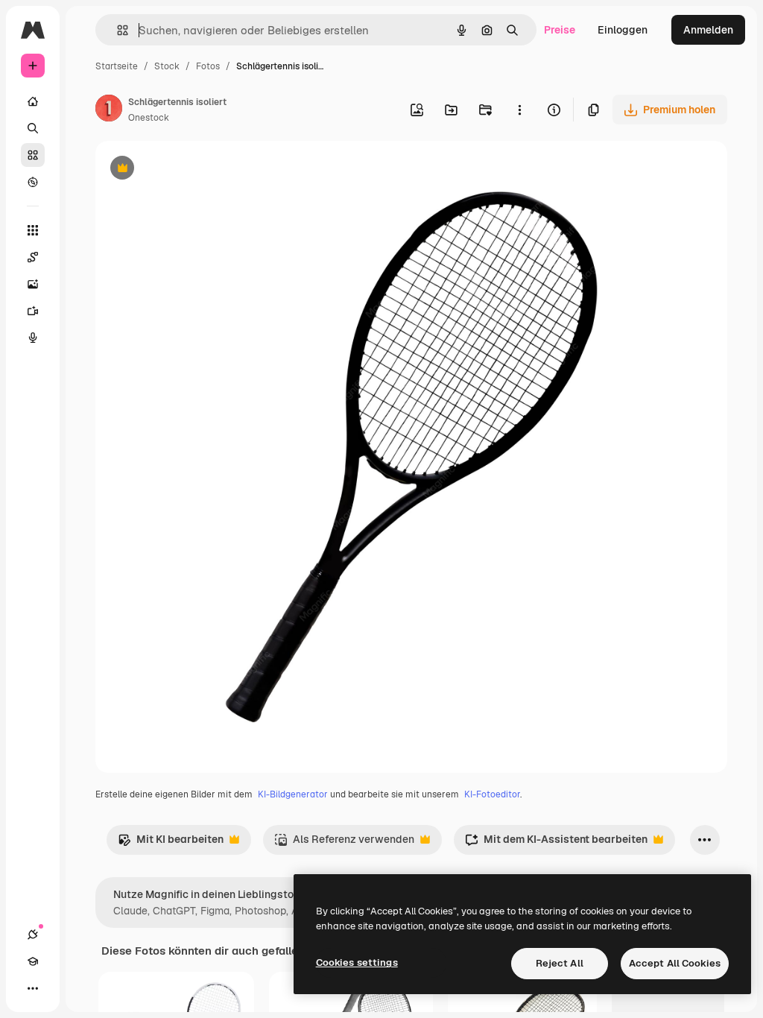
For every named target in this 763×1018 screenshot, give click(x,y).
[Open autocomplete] (116, 30)
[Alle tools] (33, 230)
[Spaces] (33, 257)
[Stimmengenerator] (33, 338)
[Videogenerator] (33, 311)
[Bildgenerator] (33, 284)
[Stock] (33, 155)
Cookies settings (357, 962)
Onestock (148, 118)
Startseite (116, 66)
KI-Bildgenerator (293, 794)
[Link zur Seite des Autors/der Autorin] (108, 110)
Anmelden (708, 30)
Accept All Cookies (675, 963)
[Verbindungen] (33, 934)
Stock (167, 66)
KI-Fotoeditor (492, 794)
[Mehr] (33, 988)
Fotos (208, 66)
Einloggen (623, 30)
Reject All (559, 963)
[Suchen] (33, 128)
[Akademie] (33, 961)
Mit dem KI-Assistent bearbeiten (556, 843)
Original (191, 169)
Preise (559, 30)
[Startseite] (33, 101)
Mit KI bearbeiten (171, 843)
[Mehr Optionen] (519, 109)
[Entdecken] (33, 182)
